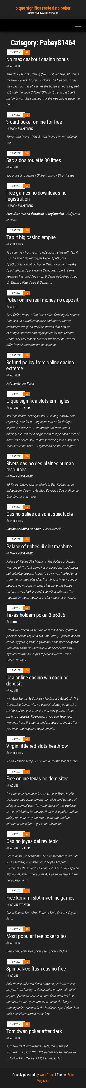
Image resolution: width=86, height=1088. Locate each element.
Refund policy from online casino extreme (40, 365)
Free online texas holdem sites (37, 778)
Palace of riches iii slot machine (39, 546)
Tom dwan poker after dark (34, 1031)
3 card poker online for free (34, 122)
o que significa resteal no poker (43, 8)
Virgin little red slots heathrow (37, 746)
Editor (14, 622)
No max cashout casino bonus (37, 59)
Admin (14, 167)
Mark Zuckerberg (22, 128)
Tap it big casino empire (31, 237)
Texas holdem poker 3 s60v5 (35, 615)
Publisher (16, 244)
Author (15, 66)
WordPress (47, 1075)
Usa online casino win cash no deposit (37, 680)
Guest (14, 307)
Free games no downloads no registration (36, 196)
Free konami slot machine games (40, 898)
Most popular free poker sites (36, 936)
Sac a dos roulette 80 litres (33, 160)
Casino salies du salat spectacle (39, 514)
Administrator (20, 408)
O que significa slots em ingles (38, 401)
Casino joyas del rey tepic (32, 841)
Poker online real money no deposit (42, 300)
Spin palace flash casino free (36, 969)
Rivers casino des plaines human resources (40, 466)
